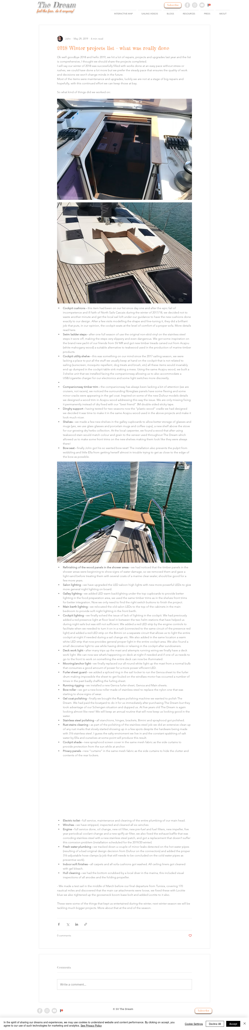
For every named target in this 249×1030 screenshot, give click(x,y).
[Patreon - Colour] (209, 5)
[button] (149, 12)
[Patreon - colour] (61, 1010)
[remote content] (124, 787)
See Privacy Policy (91, 1025)
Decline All (215, 1024)
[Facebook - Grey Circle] (187, 5)
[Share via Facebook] (59, 924)
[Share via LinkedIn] (76, 924)
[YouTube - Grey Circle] (202, 5)
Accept (233, 1024)
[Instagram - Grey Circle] (194, 5)
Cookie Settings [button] (194, 1024)
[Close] (244, 1024)
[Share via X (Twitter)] (67, 924)
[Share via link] (85, 924)
